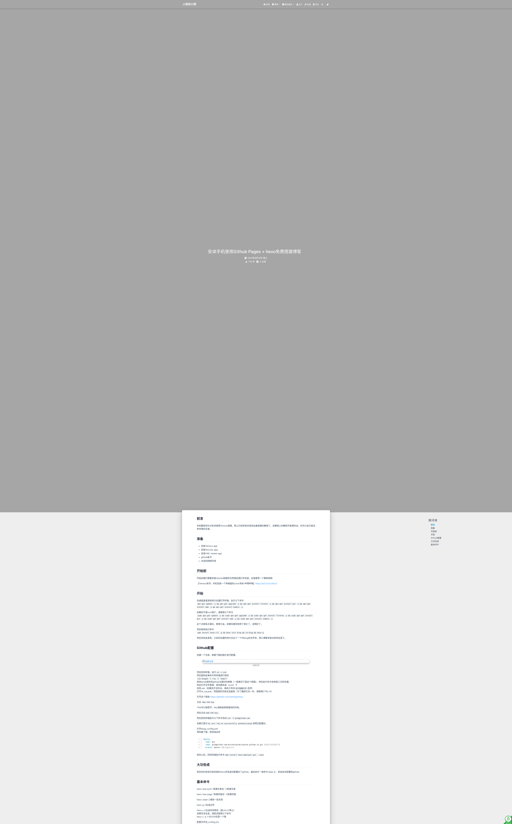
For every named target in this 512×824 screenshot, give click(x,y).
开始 (433, 534)
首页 (268, 4)
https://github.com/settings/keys (226, 696)
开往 (317, 4)
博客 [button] (276, 4)
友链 (309, 4)
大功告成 (435, 541)
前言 (433, 524)
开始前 (434, 531)
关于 (300, 4)
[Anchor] (204, 518)
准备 (433, 528)
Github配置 (436, 538)
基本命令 (435, 544)
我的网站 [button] (288, 4)
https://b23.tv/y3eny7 (266, 583)
